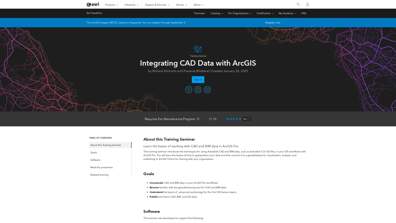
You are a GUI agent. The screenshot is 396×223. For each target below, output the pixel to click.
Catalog (215, 13)
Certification (264, 13)
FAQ (303, 13)
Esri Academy (94, 12)
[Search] (298, 4)
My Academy (286, 13)
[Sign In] (307, 4)
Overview (199, 13)
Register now (273, 22)
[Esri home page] (93, 4)
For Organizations (238, 13)
